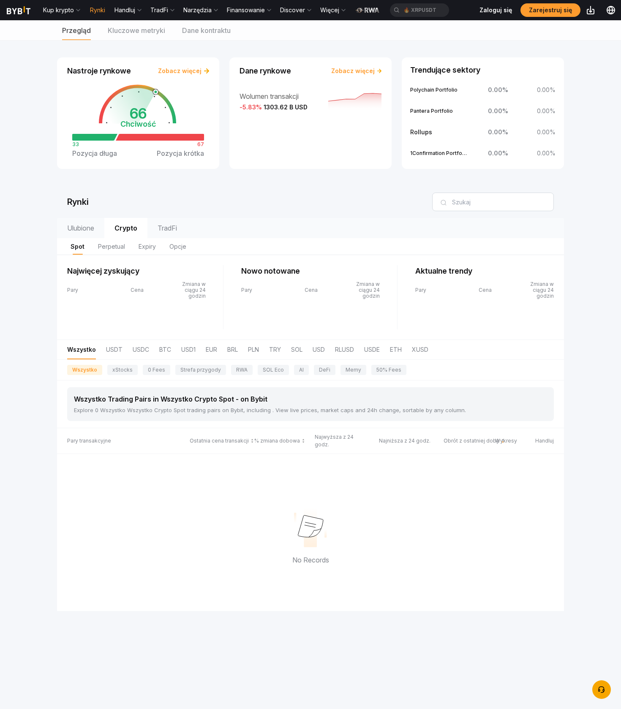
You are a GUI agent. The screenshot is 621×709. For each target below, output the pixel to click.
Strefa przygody (200, 370)
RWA (242, 370)
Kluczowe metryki (136, 30)
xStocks (122, 370)
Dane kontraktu (206, 30)
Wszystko (84, 370)
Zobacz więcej (180, 70)
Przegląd (76, 30)
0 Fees (156, 370)
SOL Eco (273, 370)
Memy (353, 370)
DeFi (324, 370)
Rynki (97, 10)
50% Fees (388, 370)
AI (301, 370)
